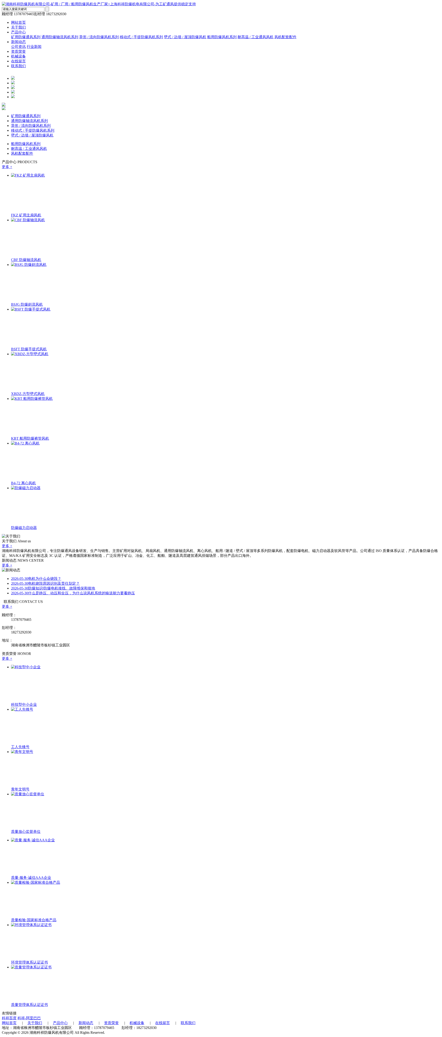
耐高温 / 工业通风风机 (255, 37)
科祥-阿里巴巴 (29, 1018)
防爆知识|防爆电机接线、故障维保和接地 (53, 588)
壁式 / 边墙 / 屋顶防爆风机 (185, 37)
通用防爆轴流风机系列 (59, 37)
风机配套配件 (285, 37)
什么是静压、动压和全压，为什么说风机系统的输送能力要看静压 (73, 593)
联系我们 (18, 66)
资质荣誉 (18, 51)
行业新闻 (34, 47)
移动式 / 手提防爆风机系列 (141, 37)
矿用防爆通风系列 (26, 37)
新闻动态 (18, 42)
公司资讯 (18, 47)
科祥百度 (9, 1018)
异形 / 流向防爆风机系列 (99, 37)
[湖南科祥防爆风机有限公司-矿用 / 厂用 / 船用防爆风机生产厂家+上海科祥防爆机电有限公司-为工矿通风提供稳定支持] (99, 4)
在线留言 (18, 61)
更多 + (7, 167)
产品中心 (18, 32)
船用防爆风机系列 (222, 37)
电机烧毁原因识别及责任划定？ (45, 583)
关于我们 (18, 27)
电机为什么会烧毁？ (36, 579)
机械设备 (18, 56)
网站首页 (18, 22)
